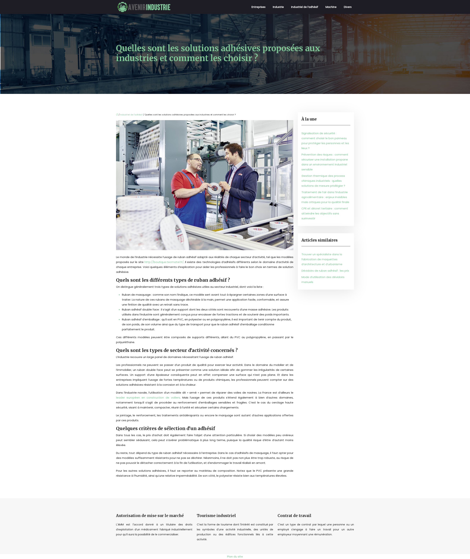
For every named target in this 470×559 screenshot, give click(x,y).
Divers (348, 7)
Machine (331, 7)
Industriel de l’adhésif (304, 7)
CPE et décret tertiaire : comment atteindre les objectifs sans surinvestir (324, 213)
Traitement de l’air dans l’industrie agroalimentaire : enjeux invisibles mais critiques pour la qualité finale (325, 197)
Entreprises (258, 7)
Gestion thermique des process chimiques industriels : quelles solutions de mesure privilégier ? (323, 181)
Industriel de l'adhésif (131, 114)
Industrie (278, 7)
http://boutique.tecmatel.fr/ (164, 262)
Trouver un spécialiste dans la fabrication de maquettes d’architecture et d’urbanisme (321, 259)
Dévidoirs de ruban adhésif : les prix (325, 271)
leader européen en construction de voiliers (148, 397)
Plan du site (235, 556)
